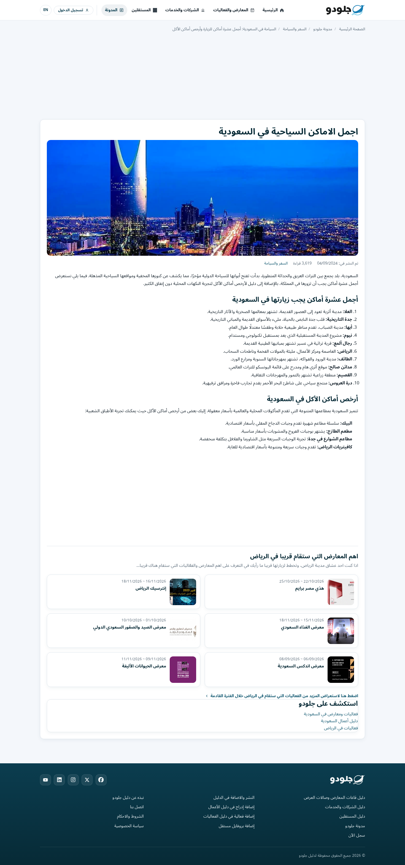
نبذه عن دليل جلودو (128, 797)
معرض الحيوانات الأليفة (144, 666)
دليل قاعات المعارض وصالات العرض (334, 797)
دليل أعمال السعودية (339, 721)
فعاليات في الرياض (341, 728)
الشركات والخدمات (182, 10)
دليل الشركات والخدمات (345, 807)
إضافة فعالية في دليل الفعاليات (229, 816)
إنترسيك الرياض (151, 588)
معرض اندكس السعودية (301, 666)
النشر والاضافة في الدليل (234, 797)
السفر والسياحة (276, 263)
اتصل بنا (137, 807)
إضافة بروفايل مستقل (237, 826)
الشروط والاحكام (130, 816)
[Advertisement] (202, 75)
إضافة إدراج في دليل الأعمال (231, 807)
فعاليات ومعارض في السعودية (331, 714)
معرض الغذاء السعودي (302, 627)
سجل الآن (357, 835)
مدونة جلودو (355, 826)
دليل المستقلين (352, 816)
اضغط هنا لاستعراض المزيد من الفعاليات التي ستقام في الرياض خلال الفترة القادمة (284, 696)
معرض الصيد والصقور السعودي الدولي (129, 627)
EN (45, 10)
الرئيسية (270, 10)
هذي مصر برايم (309, 588)
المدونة (111, 10)
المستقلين (141, 10)
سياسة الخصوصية (129, 826)
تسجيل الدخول (70, 10)
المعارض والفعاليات (230, 10)
